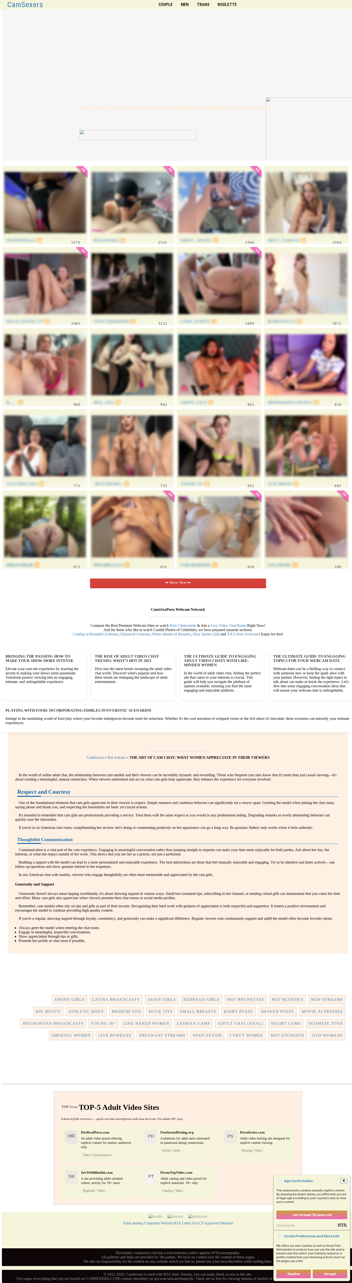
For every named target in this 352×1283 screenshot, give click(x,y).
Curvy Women (246, 1035)
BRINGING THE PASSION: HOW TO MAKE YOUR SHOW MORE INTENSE (40, 658)
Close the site (285, 1225)
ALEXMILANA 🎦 (25, 484)
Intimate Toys (325, 1023)
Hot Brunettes (245, 999)
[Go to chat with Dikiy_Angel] (219, 236)
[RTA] (342, 1225)
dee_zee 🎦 (107, 403)
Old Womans (327, 1035)
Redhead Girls (201, 999)
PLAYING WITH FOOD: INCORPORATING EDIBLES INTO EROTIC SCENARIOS (78, 710)
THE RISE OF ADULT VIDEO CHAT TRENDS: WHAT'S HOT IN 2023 (127, 658)
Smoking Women (71, 1035)
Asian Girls (162, 999)
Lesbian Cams (193, 1023)
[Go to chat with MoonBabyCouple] (306, 398)
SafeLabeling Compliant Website (148, 1223)
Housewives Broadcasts (53, 1023)
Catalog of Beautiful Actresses (96, 634)
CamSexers (25, 4)
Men (185, 4)
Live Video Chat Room (228, 625)
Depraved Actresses (135, 634)
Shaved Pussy (277, 1011)
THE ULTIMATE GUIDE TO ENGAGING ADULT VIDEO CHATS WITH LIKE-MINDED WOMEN (220, 660)
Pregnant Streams (162, 1035)
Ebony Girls (70, 999)
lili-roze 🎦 (283, 565)
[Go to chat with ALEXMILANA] (45, 479)
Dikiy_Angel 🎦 (200, 240)
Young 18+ (103, 1023)
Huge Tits (160, 1011)
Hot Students (288, 1035)
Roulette (227, 4)
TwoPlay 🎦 (195, 484)
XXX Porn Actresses (243, 634)
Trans (203, 4)
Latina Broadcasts (116, 999)
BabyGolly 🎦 (285, 321)
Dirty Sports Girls (206, 634)
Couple (166, 4)
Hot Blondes (287, 999)
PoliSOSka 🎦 (110, 240)
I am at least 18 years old (312, 1215)
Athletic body (86, 1011)
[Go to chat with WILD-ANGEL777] (45, 317)
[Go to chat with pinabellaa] (132, 560)
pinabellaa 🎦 (112, 565)
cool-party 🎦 (198, 321)
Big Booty (48, 1011)
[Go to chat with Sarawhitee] (219, 560)
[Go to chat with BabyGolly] (306, 317)
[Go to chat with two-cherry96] (132, 317)
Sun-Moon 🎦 (283, 484)
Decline (294, 1274)
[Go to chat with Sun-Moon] (306, 479)
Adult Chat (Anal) (240, 1023)
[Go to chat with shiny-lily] (219, 398)
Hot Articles (117, 757)
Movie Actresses (322, 1011)
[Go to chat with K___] (45, 398)
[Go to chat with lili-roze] (306, 560)
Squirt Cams (286, 1023)
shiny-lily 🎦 (197, 403)
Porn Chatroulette (183, 625)
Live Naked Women (147, 1023)
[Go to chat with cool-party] (219, 317)
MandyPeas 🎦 (24, 240)
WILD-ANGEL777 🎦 (28, 321)
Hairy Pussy (238, 1011)
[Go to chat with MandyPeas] (45, 236)
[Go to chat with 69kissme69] (45, 560)
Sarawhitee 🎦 (199, 565)
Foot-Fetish (207, 1035)
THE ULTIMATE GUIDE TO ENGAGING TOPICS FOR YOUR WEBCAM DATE (309, 658)
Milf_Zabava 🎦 (287, 240)
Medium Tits (126, 1011)
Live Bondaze (115, 1035)
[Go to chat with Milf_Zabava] (306, 236)
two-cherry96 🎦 (115, 321)
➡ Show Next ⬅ (178, 582)
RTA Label (182, 1223)
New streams (327, 999)
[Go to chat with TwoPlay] (219, 479)
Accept (330, 1274)
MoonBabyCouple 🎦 (293, 403)
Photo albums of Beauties (171, 634)
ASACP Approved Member (212, 1223)
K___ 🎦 (15, 403)
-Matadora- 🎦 (112, 484)
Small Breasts (198, 1011)
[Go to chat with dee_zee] (132, 398)
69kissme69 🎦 (23, 565)
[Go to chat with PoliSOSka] (132, 236)
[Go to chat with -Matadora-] (132, 479)
